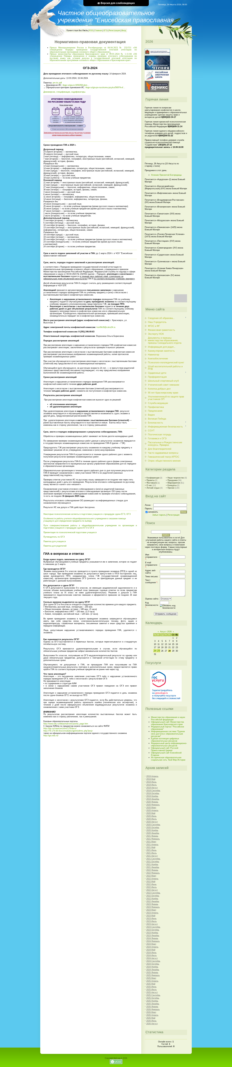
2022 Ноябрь (152, 898)
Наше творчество (175, 478)
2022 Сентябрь (153, 893)
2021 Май (150, 847)
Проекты (150, 480)
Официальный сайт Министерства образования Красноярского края (167, 723)
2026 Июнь (151, 1021)
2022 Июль (151, 887)
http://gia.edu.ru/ (50, 735)
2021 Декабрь (152, 867)
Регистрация (114, 30)
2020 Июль (151, 819)
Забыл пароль (159, 515)
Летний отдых (153, 488)
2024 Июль (151, 955)
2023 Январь (152, 904)
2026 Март (151, 1012)
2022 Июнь (151, 884)
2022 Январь (152, 870)
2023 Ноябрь (152, 932)
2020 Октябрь (152, 827)
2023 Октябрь (152, 930)
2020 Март (151, 807)
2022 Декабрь (152, 901)
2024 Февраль (153, 941)
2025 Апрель (152, 981)
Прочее (170, 488)
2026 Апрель (152, 1015)
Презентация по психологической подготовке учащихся (70, 532)
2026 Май (150, 1018)
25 (158, 650)
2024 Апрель (152, 947)
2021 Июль (151, 853)
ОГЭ (105, 30)
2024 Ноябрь (152, 967)
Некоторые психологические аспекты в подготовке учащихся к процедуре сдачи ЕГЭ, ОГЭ (87, 514)
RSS (91, 30)
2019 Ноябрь (152, 796)
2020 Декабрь (152, 833)
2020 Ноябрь (152, 830)
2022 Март (151, 876)
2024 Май (150, 950)
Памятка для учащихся (54, 541)
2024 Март (151, 944)
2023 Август (152, 924)
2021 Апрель (152, 844)
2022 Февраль (153, 873)
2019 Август (152, 787)
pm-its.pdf (57, 83)
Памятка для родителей (54, 546)
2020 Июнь (151, 816)
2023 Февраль (153, 907)
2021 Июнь (151, 850)
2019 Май (150, 779)
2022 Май (150, 881)
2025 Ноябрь (152, 1001)
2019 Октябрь (152, 793)
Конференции (152, 478)
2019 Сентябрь (153, 790)
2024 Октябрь (152, 964)
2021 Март (151, 841)
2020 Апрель (152, 810)
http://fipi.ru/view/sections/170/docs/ (60, 728)
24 (155, 650)
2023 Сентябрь (153, 927)
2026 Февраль (153, 1009)
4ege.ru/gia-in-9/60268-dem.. (75, 85)
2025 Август (152, 992)
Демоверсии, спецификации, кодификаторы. (64, 92)
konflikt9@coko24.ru (106, 327)
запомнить (153, 512)
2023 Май (150, 915)
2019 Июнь (151, 782)
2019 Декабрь (152, 799)
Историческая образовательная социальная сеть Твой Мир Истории (168, 758)
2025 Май (150, 984)
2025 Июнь (151, 986)
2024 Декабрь (152, 969)
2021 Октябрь (152, 861)
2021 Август (152, 856)
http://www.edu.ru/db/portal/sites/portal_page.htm (65, 723)
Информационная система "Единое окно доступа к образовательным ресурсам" (168, 733)
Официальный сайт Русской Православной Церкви (164, 749)
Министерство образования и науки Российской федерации (168, 718)
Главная (98, 30)
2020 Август (152, 822)
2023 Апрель (152, 913)
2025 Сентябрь (153, 995)
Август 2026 (166, 631)
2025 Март (151, 978)
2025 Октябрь (152, 998)
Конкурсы (172, 485)
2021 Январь (152, 836)
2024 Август (152, 958)
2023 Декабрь (152, 935)
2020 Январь (152, 802)
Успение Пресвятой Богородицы (166, 175)
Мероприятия (173, 483)
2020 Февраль (153, 805)
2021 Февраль (153, 839)
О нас (149, 485)
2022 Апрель (152, 878)
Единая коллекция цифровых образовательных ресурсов (165, 739)
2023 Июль (151, 921)
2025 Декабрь (152, 1004)
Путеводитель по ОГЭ (54, 537)
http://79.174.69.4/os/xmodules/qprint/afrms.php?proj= (68, 731)
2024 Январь (152, 938)
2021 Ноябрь (152, 864)
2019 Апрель (152, 776)
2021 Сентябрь (153, 859)
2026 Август (152, 1023)
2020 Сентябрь (153, 824)
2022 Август (152, 890)
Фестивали (151, 483)
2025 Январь (152, 972)
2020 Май (150, 813)
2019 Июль (151, 785)
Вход (124, 30)
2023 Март (151, 910)
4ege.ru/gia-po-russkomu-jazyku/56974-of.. (104, 87)
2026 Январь (152, 1006)
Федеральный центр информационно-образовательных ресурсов (169, 744)
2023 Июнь (151, 918)
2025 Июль (151, 989)
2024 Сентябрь (153, 961)
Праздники (172, 480)
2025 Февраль (153, 975)
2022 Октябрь (152, 896)
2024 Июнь (151, 952)
